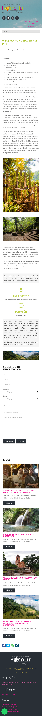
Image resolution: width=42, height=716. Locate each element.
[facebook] (4, 18)
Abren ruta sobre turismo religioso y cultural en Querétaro (17, 623)
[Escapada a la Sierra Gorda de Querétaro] (21, 520)
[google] (17, 18)
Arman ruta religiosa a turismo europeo (20, 579)
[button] (5, 185)
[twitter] (8, 18)
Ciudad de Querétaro (9, 704)
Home (4, 50)
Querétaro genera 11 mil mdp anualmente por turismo (18, 491)
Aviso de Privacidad (20, 668)
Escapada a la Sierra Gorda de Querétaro (18, 535)
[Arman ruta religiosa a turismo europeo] (21, 563)
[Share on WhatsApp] (12, 645)
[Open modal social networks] (17, 645)
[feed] (12, 18)
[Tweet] (8, 645)
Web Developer (21, 673)
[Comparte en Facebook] (4, 645)
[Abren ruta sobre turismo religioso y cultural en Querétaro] (21, 607)
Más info (9, 503)
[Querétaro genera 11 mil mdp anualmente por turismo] (21, 476)
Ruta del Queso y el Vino (10, 709)
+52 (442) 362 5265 (31, 21)
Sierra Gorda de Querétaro (10, 707)
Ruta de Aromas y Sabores (10, 711)
